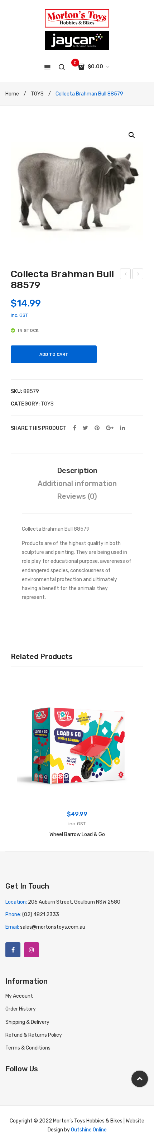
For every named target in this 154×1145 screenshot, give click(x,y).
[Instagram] (31, 949)
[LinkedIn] (122, 428)
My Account (19, 996)
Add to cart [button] (77, 798)
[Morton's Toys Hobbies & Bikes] (77, 18)
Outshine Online (89, 1130)
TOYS (37, 94)
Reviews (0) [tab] (77, 496)
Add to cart (53, 354)
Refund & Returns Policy (33, 1035)
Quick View (26, 695)
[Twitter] (85, 428)
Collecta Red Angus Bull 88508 (138, 275)
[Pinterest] (97, 428)
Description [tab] (77, 470)
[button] (131, 135)
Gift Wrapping (126, 275)
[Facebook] (74, 428)
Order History (20, 1009)
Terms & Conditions (27, 1048)
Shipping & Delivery (27, 1022)
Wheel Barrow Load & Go (77, 834)
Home (12, 94)
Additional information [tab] (77, 483)
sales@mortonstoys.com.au (52, 927)
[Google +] (110, 428)
